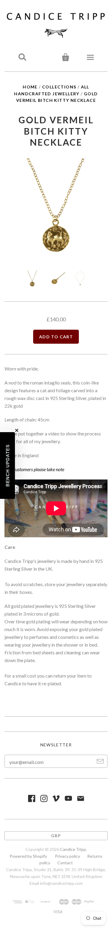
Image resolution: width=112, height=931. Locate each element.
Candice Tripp (73, 849)
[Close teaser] (17, 430)
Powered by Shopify (28, 856)
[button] (7, 465)
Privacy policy (67, 856)
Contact (65, 862)
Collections (59, 86)
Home (30, 86)
